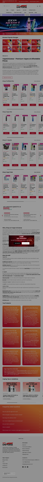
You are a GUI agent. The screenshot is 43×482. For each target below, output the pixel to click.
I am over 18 (17, 243)
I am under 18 (25, 243)
